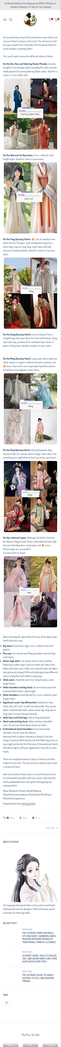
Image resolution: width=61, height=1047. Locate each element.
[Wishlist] (49, 20)
